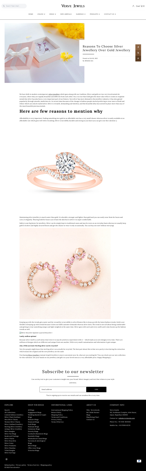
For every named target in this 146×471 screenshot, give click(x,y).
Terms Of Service (57, 422)
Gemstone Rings (34, 429)
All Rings (31, 410)
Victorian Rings (33, 450)
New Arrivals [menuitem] (66, 14)
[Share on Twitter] (138, 53)
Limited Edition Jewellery (14, 415)
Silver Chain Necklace (13, 417)
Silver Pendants (10, 446)
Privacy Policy (56, 419)
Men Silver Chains (11, 419)
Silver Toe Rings (10, 434)
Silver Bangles (10, 431)
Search (7, 410)
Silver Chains (9, 439)
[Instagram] (6, 459)
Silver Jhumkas (10, 448)
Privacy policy (21, 465)
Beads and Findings (12, 436)
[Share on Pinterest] (138, 58)
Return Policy (56, 412)
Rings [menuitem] (52, 14)
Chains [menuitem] (40, 14)
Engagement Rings (34, 412)
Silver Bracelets (10, 441)
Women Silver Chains (12, 422)
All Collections (10, 412)
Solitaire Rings (33, 419)
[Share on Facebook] (138, 47)
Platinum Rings (33, 427)
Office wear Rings (34, 448)
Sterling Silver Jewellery (13, 427)
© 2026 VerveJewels (12, 467)
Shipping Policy (57, 415)
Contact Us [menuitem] (109, 14)
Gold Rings (32, 424)
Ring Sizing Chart (92, 417)
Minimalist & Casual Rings (37, 439)
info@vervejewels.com (127, 418)
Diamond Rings (33, 422)
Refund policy (10, 465)
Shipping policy (46, 465)
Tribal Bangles (10, 450)
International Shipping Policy (62, 410)
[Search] (4, 6)
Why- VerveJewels (93, 410)
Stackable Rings (33, 436)
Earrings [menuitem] (80, 14)
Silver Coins (9, 443)
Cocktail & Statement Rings (38, 434)
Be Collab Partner (92, 412)
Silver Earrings (10, 453)
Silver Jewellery (34, 355)
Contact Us (90, 419)
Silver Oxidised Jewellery (14, 424)
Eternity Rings (33, 431)
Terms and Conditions (59, 417)
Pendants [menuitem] (94, 14)
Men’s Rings (32, 446)
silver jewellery (54, 94)
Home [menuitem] (31, 14)
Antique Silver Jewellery (13, 429)
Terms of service (33, 465)
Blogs (88, 415)
